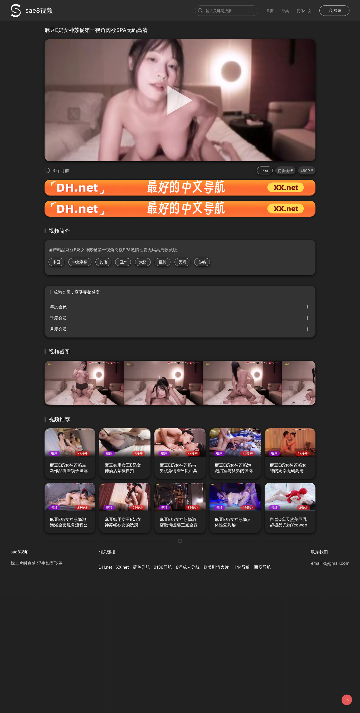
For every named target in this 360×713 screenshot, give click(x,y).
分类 (285, 10)
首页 (270, 10)
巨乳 (162, 262)
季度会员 (58, 318)
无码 (182, 262)
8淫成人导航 (188, 567)
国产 (123, 262)
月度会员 (58, 329)
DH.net (105, 567)
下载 (265, 170)
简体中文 (304, 10)
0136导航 (163, 567)
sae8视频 (39, 10)
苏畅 (202, 262)
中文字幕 (79, 262)
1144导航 (241, 567)
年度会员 (58, 306)
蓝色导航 (141, 567)
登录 (337, 10)
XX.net (122, 567)
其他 (103, 262)
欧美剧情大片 (216, 567)
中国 (56, 262)
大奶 (143, 262)
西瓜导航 (262, 567)
